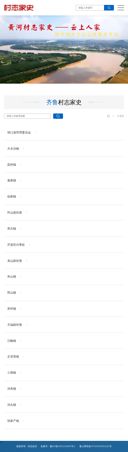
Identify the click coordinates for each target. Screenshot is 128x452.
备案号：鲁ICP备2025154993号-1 (58, 446)
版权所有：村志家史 (26, 446)
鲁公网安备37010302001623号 (95, 446)
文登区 (120, 116)
